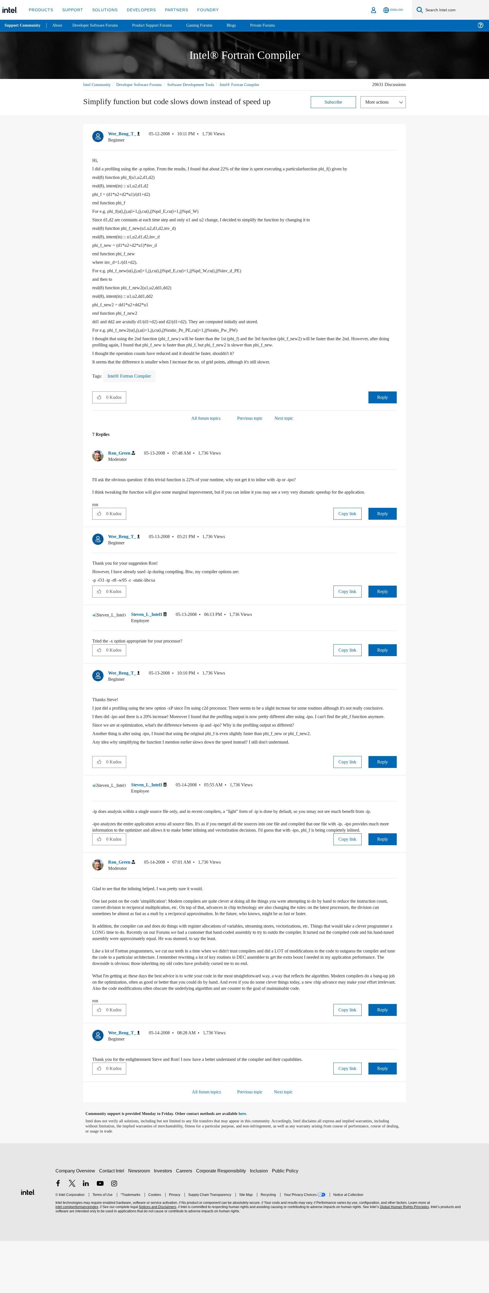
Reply (382, 404)
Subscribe (333, 108)
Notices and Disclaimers (157, 1259)
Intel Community (98, 84)
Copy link (347, 526)
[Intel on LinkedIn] (86, 1236)
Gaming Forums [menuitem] (210, 25)
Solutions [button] (102, 10)
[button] (394, 141)
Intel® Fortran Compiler (103, 91)
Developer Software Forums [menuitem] (99, 25)
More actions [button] (378, 108)
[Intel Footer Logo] (28, 1243)
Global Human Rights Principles (403, 1259)
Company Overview (75, 1223)
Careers (185, 1223)
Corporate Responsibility (222, 1223)
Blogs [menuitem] (242, 25)
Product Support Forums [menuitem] (160, 25)
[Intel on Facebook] (58, 1236)
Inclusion (260, 1223)
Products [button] (40, 10)
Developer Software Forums (144, 84)
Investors (164, 1223)
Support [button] (71, 10)
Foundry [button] (201, 10)
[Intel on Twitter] (72, 1236)
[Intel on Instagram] (114, 1236)
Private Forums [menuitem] (274, 25)
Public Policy (286, 1223)
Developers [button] (137, 10)
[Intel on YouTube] (100, 1236)
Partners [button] (171, 10)
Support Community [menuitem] (23, 25)
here (247, 1166)
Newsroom (140, 1223)
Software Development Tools (200, 84)
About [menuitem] (58, 25)
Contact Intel (112, 1223)
